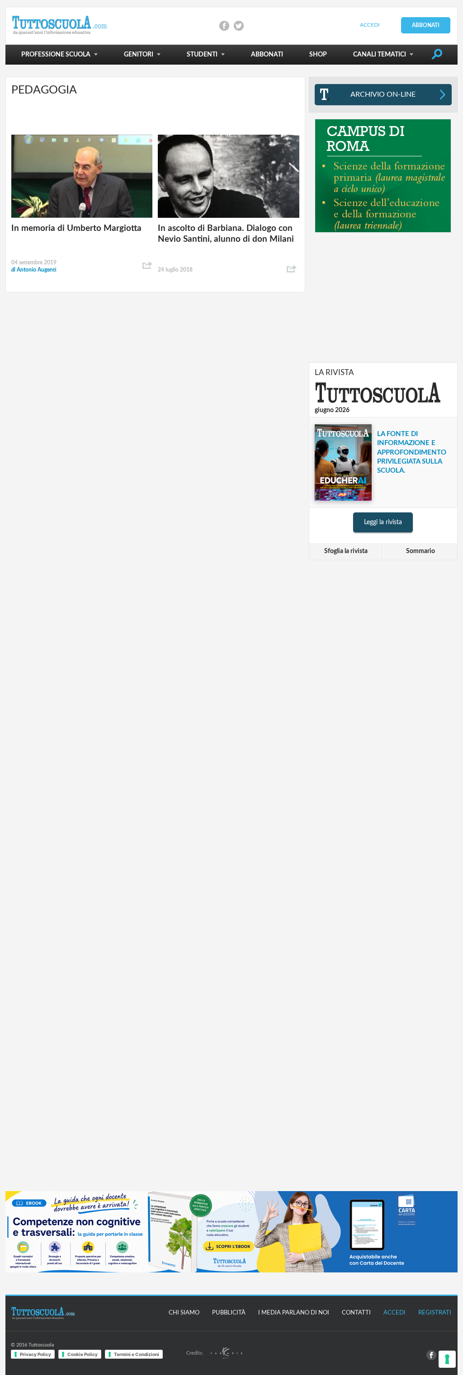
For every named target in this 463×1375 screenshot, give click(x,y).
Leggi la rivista (383, 522)
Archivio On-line (383, 94)
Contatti (356, 1313)
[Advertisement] (383, 297)
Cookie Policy (82, 1354)
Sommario (420, 551)
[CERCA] (437, 56)
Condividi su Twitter (239, 26)
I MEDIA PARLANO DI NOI (293, 1313)
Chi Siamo (184, 1313)
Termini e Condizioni (136, 1354)
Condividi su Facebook (224, 26)
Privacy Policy (35, 1354)
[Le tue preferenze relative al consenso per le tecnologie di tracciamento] (447, 1359)
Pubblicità (229, 1313)
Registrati (434, 1313)
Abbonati (425, 25)
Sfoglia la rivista (346, 551)
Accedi (369, 25)
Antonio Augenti (34, 269)
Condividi (147, 266)
